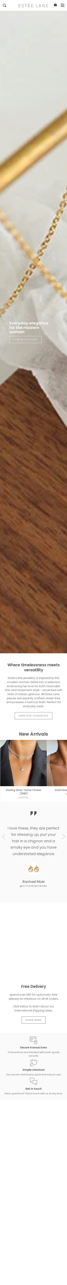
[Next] (63, 764)
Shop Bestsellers (25, 339)
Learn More (33, 1019)
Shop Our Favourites (33, 715)
